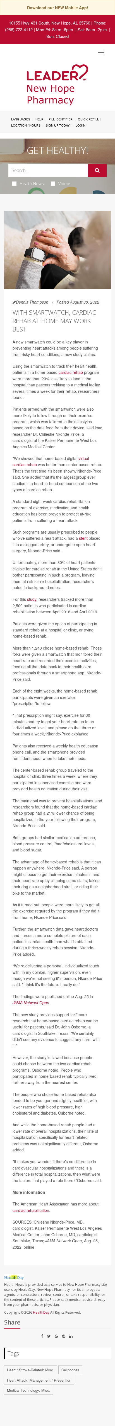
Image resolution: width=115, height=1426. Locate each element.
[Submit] (97, 170)
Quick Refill (88, 119)
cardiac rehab (71, 372)
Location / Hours (25, 125)
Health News (32, 183)
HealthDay (41, 1312)
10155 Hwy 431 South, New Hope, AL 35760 (49, 23)
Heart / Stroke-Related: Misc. (30, 1369)
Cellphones (70, 1369)
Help (39, 119)
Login (80, 125)
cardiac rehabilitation (31, 1210)
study (31, 599)
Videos (64, 183)
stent (83, 538)
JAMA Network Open (31, 1002)
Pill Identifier (61, 119)
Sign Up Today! (58, 125)
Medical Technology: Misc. (28, 1390)
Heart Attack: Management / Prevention (39, 1380)
